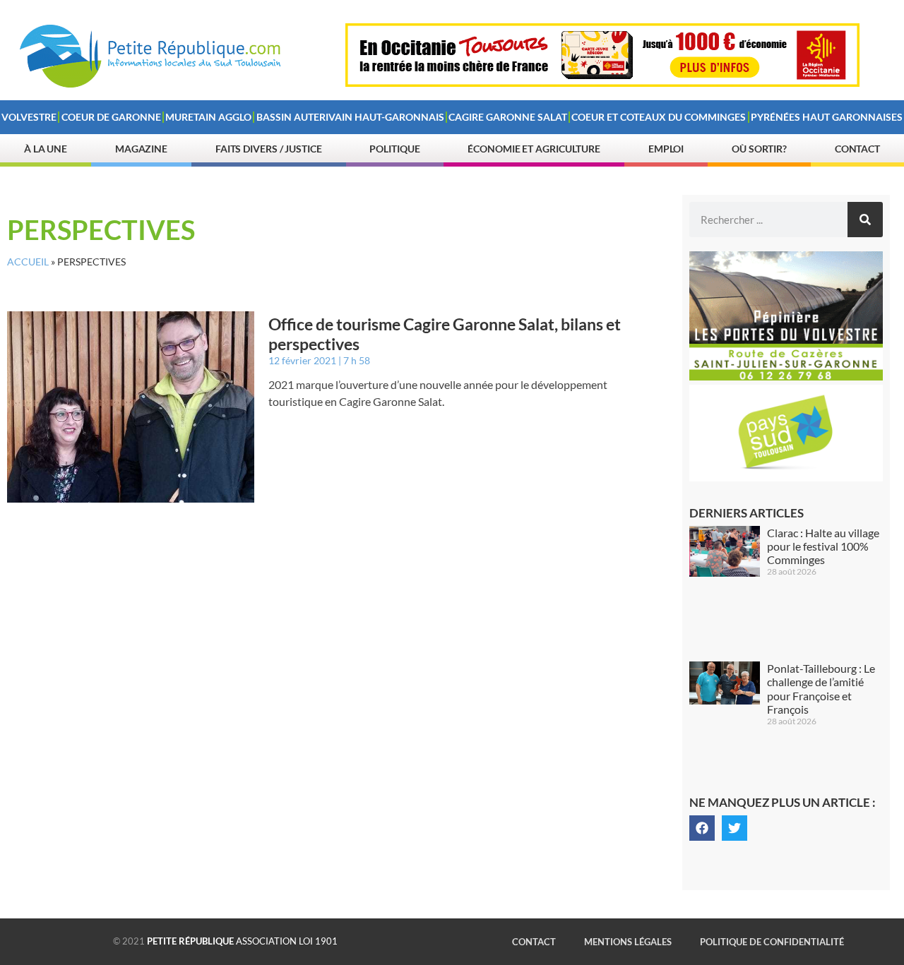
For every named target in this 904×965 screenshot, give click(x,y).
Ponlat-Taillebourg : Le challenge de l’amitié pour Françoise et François (821, 688)
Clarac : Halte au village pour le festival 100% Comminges (823, 546)
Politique (394, 149)
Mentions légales (628, 941)
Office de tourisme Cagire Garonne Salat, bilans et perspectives (444, 334)
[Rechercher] (865, 219)
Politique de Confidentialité (772, 941)
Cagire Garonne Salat (507, 117)
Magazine (141, 149)
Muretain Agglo (208, 117)
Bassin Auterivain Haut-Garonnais (350, 117)
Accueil (28, 262)
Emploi (666, 149)
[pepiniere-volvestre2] (786, 376)
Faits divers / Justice (268, 149)
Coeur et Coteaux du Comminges (658, 117)
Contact (857, 149)
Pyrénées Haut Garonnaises (827, 117)
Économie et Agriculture (534, 149)
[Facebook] (702, 828)
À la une (45, 149)
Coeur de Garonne (111, 117)
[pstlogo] (786, 477)
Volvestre (28, 117)
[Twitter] (734, 828)
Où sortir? (759, 149)
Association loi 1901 (242, 941)
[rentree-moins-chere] (602, 83)
